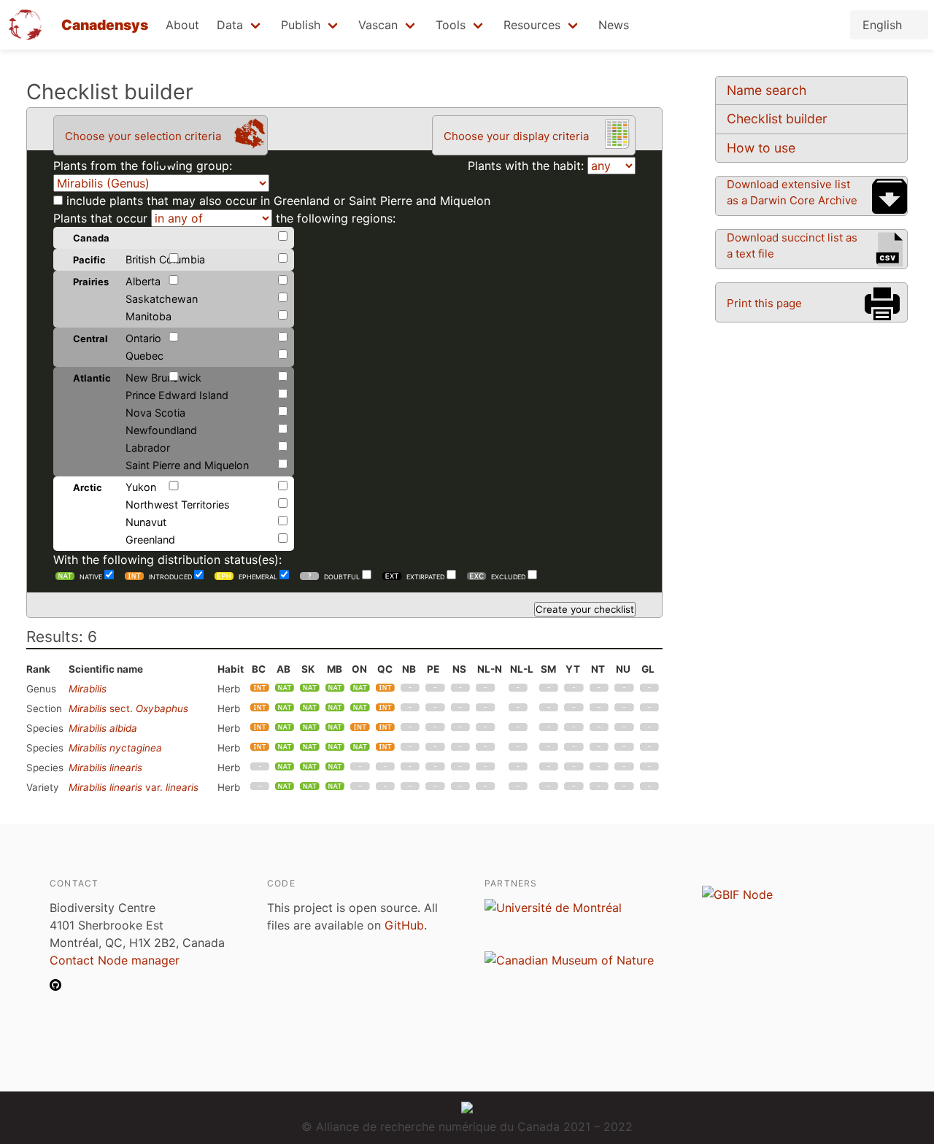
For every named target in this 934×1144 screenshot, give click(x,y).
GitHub (404, 925)
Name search (766, 90)
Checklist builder (777, 118)
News (613, 25)
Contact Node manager (115, 960)
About (182, 25)
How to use (761, 147)
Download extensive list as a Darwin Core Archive (792, 192)
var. (133, 787)
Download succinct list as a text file (792, 245)
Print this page (764, 303)
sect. (128, 708)
